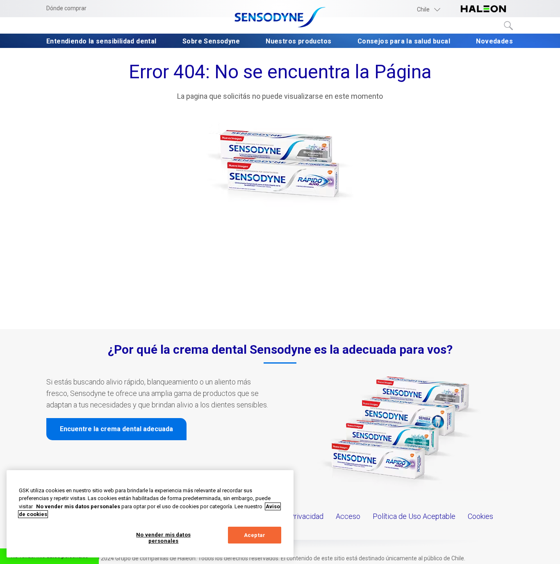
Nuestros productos (298, 41)
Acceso (348, 516)
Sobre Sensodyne (211, 41)
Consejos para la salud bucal (403, 41)
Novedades (494, 41)
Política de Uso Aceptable (414, 516)
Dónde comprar (66, 8)
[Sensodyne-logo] (280, 18)
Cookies (480, 516)
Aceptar (254, 535)
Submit (509, 26)
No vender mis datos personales (163, 538)
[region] (150, 513)
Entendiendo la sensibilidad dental (101, 41)
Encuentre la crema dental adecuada (116, 429)
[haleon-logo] (483, 9)
